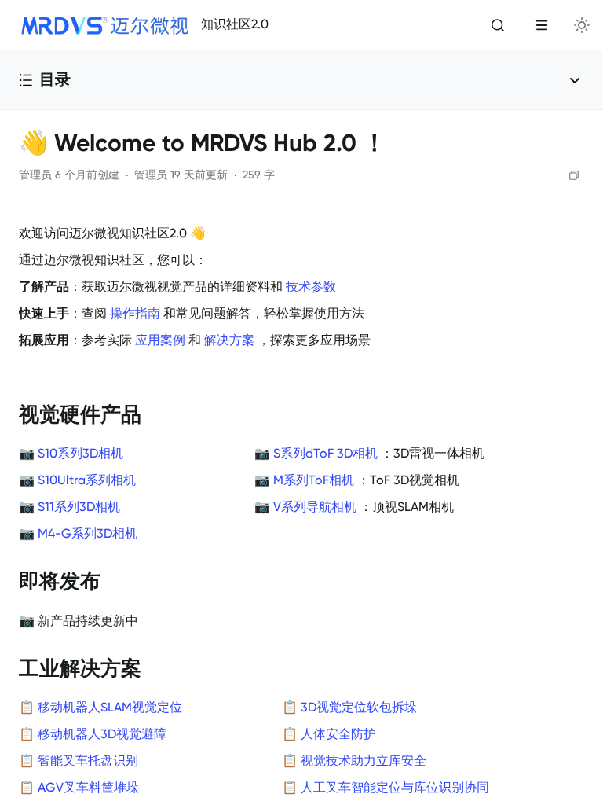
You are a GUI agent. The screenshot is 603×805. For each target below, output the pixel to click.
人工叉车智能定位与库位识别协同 (395, 787)
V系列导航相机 (314, 507)
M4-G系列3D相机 (87, 533)
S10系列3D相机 (80, 453)
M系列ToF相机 (313, 480)
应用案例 (160, 340)
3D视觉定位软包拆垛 (359, 707)
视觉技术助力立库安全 (363, 761)
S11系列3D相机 (79, 507)
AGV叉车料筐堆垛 (88, 787)
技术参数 (311, 287)
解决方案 (229, 340)
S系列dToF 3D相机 (325, 453)
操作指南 (135, 313)
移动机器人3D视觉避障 (102, 734)
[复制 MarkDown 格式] (574, 175)
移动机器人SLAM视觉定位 (110, 707)
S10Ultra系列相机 (87, 480)
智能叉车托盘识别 (88, 761)
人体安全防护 (338, 734)
